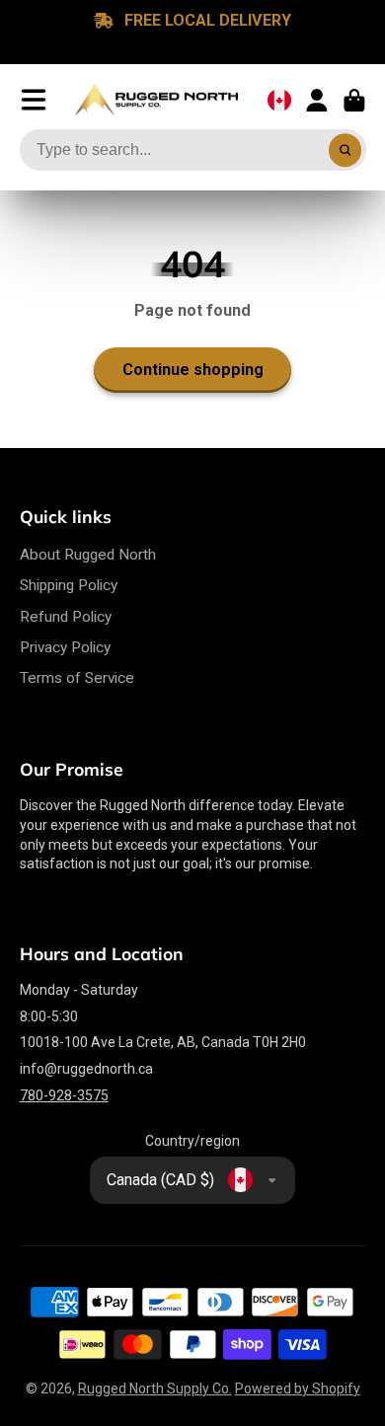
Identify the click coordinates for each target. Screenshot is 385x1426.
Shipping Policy (68, 585)
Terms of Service (77, 678)
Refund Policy (66, 617)
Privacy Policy (65, 647)
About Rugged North (88, 554)
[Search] (345, 150)
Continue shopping (193, 369)
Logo (156, 100)
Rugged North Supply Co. (155, 1388)
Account (317, 101)
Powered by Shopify (297, 1388)
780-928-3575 (64, 1095)
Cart (354, 101)
